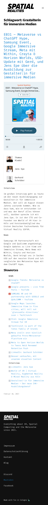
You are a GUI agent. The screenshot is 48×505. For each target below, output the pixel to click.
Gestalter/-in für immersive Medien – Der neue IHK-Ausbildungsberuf (27, 383)
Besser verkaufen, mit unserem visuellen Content (26, 357)
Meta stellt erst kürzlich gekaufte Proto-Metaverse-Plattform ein (26, 335)
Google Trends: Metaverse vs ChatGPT (27, 281)
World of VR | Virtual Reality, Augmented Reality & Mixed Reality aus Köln (27, 374)
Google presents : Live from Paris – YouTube (27, 288)
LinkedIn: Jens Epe (22, 367)
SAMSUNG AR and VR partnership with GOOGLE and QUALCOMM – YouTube (27, 296)
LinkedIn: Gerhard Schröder (27, 352)
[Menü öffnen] (42, 7)
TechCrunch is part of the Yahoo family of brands (26, 327)
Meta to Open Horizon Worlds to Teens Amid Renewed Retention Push (27, 345)
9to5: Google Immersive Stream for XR (24, 320)
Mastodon (8, 480)
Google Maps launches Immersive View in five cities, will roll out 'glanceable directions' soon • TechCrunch (25, 309)
